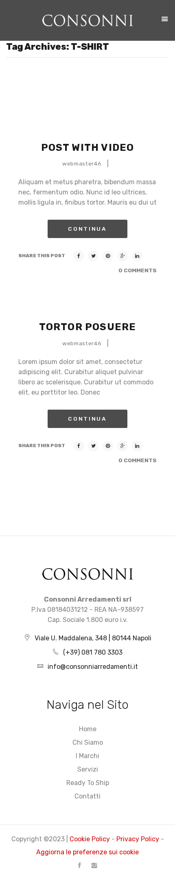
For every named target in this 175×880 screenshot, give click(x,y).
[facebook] (79, 865)
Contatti (87, 796)
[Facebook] (78, 256)
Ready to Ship (87, 783)
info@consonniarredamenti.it (93, 666)
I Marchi (87, 756)
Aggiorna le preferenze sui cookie (87, 852)
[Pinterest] (108, 256)
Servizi (87, 769)
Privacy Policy (137, 839)
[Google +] (122, 256)
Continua (87, 228)
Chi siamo (87, 742)
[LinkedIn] (137, 256)
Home (87, 729)
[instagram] (94, 865)
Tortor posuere (87, 327)
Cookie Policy (90, 839)
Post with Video (87, 147)
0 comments (137, 270)
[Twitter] (93, 256)
